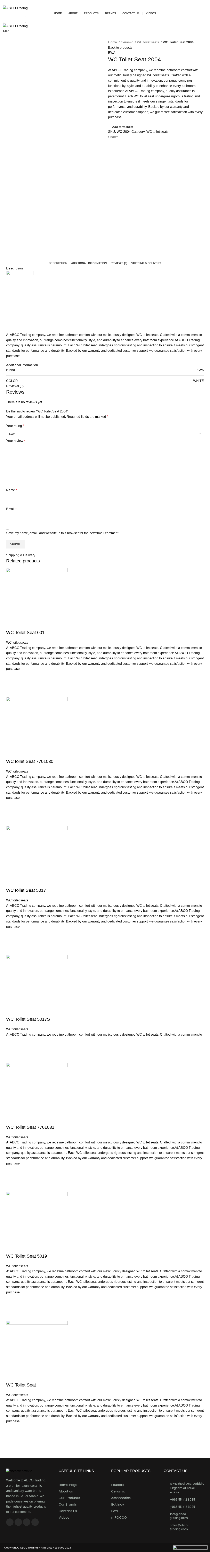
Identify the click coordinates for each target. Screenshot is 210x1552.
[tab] (58, 263)
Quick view (11, 692)
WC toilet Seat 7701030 (29, 761)
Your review (15, 441)
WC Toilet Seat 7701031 (30, 1127)
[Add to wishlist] (11, 676)
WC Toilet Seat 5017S (28, 1019)
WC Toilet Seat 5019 (26, 1256)
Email (11, 509)
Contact (10, 37)
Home (113, 42)
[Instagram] (18, 1522)
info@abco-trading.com (179, 1516)
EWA (111, 52)
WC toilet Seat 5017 (26, 890)
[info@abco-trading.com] (165, 1513)
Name (11, 490)
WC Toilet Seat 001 (25, 632)
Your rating (15, 426)
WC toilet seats (148, 42)
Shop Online (14, 19)
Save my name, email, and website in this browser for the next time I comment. (62, 533)
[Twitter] (26, 1522)
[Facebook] (10, 1522)
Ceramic (127, 42)
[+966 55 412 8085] (165, 1499)
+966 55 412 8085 (182, 1500)
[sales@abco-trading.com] (165, 1525)
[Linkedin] (35, 1522)
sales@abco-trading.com (179, 1527)
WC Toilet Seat (21, 1385)
